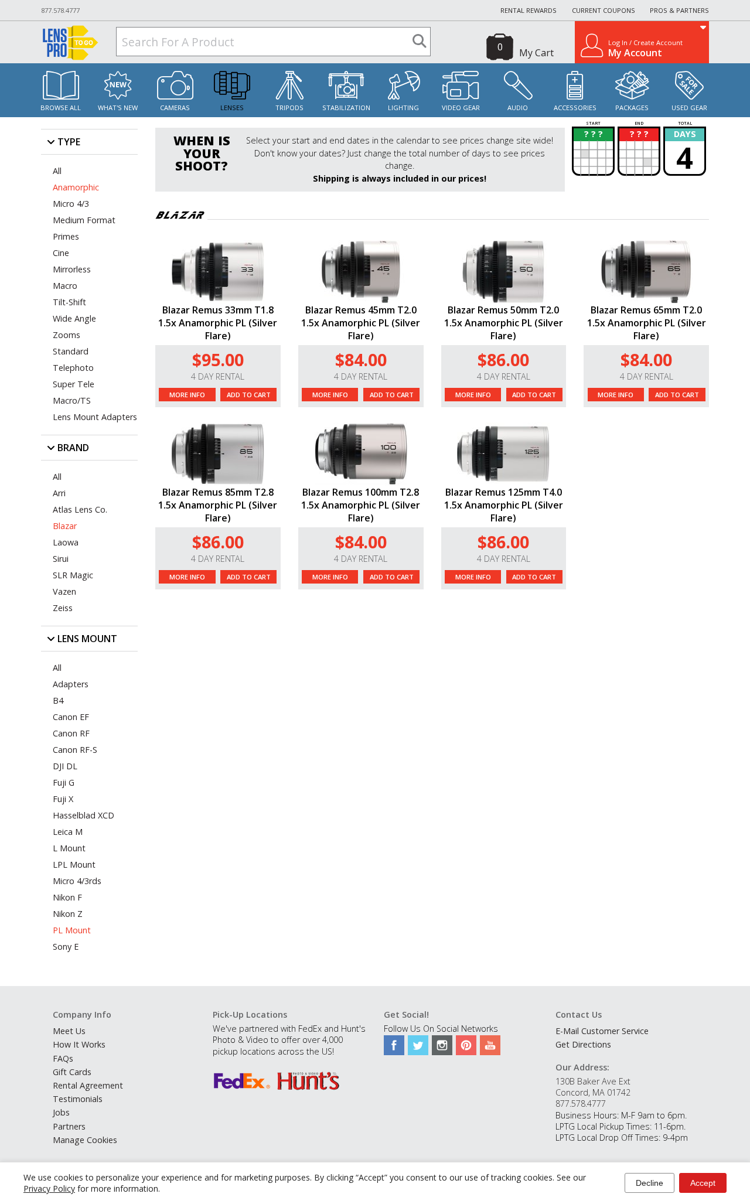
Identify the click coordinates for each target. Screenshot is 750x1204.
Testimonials (78, 1098)
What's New (118, 107)
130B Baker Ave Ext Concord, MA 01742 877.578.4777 (592, 1092)
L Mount (69, 848)
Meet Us (69, 1030)
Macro (65, 285)
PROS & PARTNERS (679, 10)
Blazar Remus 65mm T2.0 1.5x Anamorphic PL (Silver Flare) (646, 322)
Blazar (65, 525)
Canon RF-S (75, 749)
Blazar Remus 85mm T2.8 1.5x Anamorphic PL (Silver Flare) (217, 505)
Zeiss (63, 607)
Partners (69, 1126)
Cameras (175, 107)
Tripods (289, 107)
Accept (702, 1183)
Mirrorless (72, 269)
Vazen (64, 591)
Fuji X (63, 798)
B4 (58, 700)
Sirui (61, 558)
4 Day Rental (217, 376)
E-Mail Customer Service (602, 1030)
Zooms (66, 334)
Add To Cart (249, 394)
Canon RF (71, 733)
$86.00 (503, 359)
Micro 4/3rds (77, 880)
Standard (70, 351)
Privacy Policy (49, 1188)
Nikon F (67, 897)
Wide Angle (74, 318)
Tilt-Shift (69, 302)
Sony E (66, 946)
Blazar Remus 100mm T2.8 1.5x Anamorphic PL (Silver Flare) (360, 505)
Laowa (66, 542)
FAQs (63, 1058)
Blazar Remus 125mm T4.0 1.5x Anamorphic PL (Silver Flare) (503, 505)
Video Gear (461, 107)
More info (187, 394)
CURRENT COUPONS (603, 10)
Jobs (61, 1112)
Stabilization (346, 107)
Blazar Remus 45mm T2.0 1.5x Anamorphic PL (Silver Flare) (360, 322)
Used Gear (689, 107)
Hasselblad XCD (83, 815)
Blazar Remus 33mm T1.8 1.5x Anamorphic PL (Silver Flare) (217, 322)
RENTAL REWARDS (528, 10)
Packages (632, 107)
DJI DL (65, 766)
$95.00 (218, 359)
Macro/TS (72, 400)
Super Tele (73, 384)
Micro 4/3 (71, 203)
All (57, 170)
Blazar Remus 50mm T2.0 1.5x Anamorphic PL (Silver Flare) (503, 322)
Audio (517, 107)
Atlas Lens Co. (80, 509)
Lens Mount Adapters (95, 416)
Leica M (68, 831)
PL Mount (72, 930)
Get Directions (583, 1044)
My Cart (536, 52)
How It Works (79, 1044)
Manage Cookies (85, 1139)
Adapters (70, 684)
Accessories (575, 107)
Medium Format (84, 220)
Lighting (403, 107)
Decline (649, 1183)
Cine (61, 252)
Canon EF (71, 716)
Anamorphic (76, 187)
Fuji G (63, 782)
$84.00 (361, 359)
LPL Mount (74, 864)
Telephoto (73, 367)
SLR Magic (73, 575)
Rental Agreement (88, 1085)
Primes (66, 236)
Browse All (60, 107)
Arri (59, 493)
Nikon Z (68, 913)
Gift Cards (72, 1071)
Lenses (232, 107)
